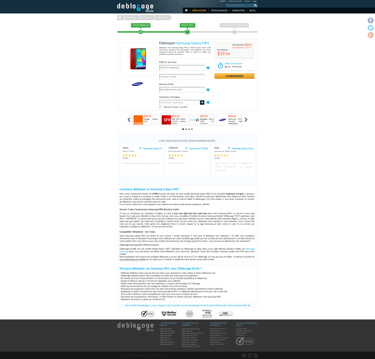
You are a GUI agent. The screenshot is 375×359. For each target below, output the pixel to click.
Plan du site (240, 335)
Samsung (146, 17)
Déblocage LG (165, 337)
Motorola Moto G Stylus (218, 333)
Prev (129, 119)
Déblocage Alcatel (166, 344)
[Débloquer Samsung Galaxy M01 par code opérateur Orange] (138, 120)
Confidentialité (241, 333)
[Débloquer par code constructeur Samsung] (222, 120)
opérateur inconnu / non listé (175, 107)
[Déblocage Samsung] (127, 84)
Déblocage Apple (166, 329)
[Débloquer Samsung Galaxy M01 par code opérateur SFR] (166, 120)
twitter (250, 355)
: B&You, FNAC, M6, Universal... (207, 121)
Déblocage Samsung (167, 331)
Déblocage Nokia (166, 335)
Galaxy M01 (162, 17)
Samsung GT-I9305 (198, 148)
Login (255, 1)
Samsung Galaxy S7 (152, 148)
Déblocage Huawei (166, 342)
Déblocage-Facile (135, 7)
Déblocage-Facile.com (135, 326)
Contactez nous (241, 328)
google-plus (255, 355)
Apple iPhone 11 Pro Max (219, 337)
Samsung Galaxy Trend (243, 148)
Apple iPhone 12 (216, 342)
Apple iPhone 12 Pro (217, 344)
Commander (234, 76)
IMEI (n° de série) (167, 62)
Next (246, 119)
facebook (244, 355)
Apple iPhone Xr (215, 331)
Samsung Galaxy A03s (217, 340)
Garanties (238, 10)
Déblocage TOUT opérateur (235, 121)
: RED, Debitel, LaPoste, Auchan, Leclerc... (179, 121)
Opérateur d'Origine (169, 97)
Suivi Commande (235, 1)
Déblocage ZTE (165, 340)
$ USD (222, 1)
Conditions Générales (243, 331)
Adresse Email (166, 84)
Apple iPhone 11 (216, 335)
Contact (247, 1)
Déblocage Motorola (167, 333)
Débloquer (199, 10)
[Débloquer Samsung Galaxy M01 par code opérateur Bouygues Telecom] (194, 120)
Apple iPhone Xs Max (217, 329)
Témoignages (219, 10)
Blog (252, 10)
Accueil (186, 10)
